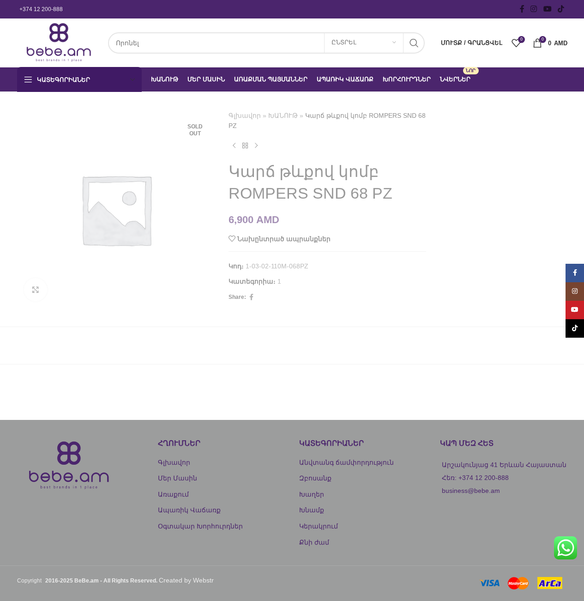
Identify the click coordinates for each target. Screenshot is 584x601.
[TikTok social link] (560, 9)
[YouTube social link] (547, 9)
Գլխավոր (245, 115)
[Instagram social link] (534, 9)
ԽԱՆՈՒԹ (283, 115)
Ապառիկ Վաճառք (189, 510)
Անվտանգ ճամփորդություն (346, 462)
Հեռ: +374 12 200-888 (475, 477)
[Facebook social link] (522, 9)
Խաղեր (311, 494)
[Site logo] (58, 42)
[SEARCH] (414, 43)
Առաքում (173, 494)
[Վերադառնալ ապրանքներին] (245, 146)
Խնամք (311, 510)
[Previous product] (234, 146)
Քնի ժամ (314, 542)
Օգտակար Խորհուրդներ (200, 526)
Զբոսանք (315, 478)
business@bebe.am (471, 490)
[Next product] (256, 146)
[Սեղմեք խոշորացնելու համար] (35, 289)
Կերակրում (318, 526)
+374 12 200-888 (41, 9)
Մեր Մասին (177, 478)
